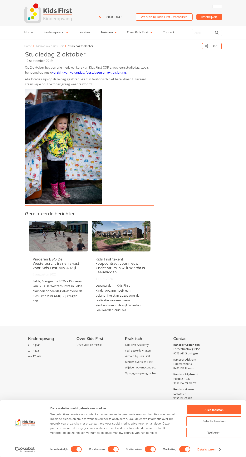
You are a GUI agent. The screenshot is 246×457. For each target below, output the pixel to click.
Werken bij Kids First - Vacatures (164, 17)
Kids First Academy (137, 345)
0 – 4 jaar (34, 345)
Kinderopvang (53, 32)
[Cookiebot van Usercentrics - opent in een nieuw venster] (25, 449)
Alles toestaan (214, 409)
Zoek (217, 33)
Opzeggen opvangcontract (141, 373)
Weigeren (214, 432)
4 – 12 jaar (34, 356)
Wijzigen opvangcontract (140, 367)
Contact (168, 32)
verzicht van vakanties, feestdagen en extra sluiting (89, 72)
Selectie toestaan (214, 421)
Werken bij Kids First (137, 356)
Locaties (84, 32)
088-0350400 (114, 17)
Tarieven (107, 32)
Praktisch (133, 339)
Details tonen (206, 449)
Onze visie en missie (89, 345)
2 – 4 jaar (34, 350)
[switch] (113, 449)
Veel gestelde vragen (138, 350)
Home (28, 32)
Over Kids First (137, 32)
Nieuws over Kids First (50, 46)
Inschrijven (209, 17)
